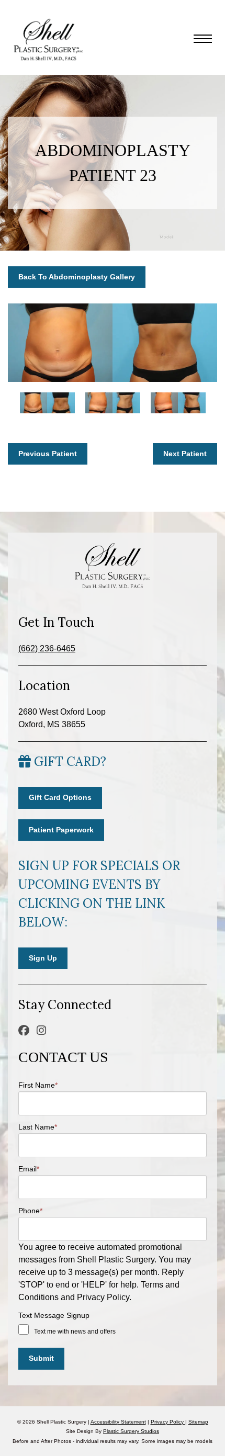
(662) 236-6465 (46, 648)
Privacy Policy (168, 1422)
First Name (38, 1085)
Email (28, 1169)
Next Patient (185, 453)
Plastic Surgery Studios (131, 1431)
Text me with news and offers (75, 1331)
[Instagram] (43, 1030)
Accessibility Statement (118, 1422)
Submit (41, 1358)
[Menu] (202, 40)
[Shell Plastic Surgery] (47, 40)
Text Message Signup (53, 1315)
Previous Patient (47, 453)
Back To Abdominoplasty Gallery (76, 277)
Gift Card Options (60, 797)
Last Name (37, 1127)
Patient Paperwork (61, 830)
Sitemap (198, 1422)
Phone (30, 1210)
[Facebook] (25, 1030)
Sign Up (43, 958)
